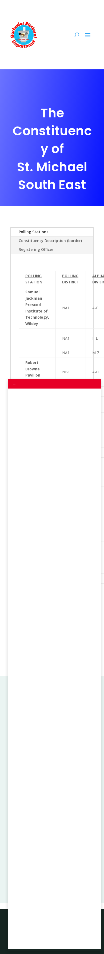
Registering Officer (36, 249)
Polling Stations (33, 231)
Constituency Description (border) (50, 240)
